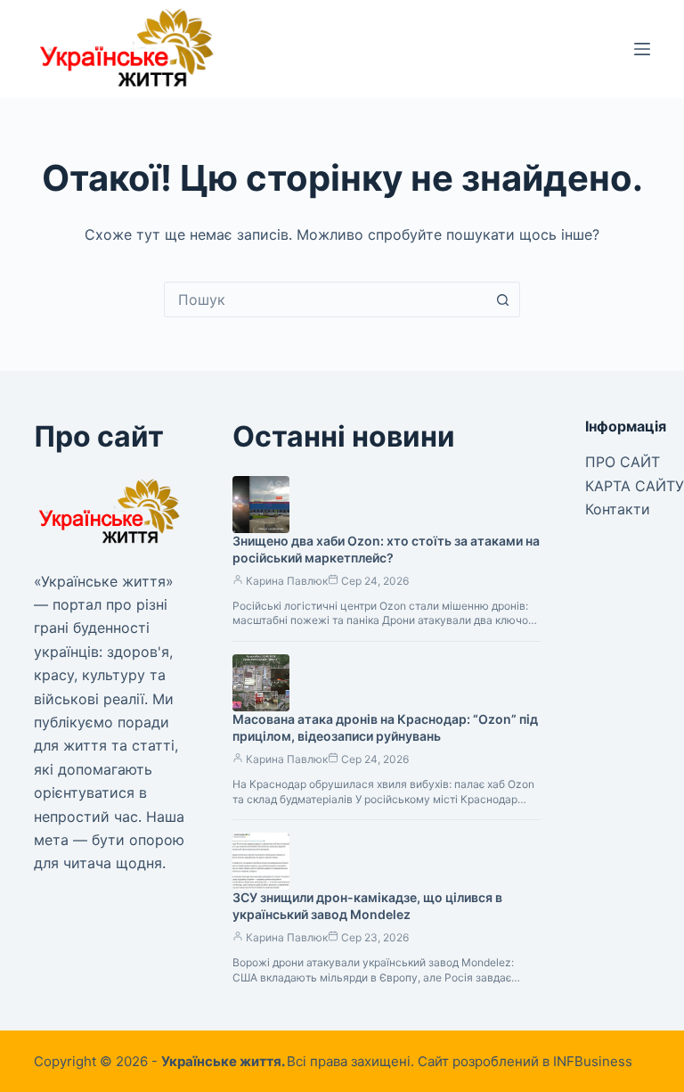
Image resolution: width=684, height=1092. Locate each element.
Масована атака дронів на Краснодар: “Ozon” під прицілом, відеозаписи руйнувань (385, 727)
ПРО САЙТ (622, 462)
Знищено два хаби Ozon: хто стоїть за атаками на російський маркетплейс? (386, 549)
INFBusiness (592, 1061)
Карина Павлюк (287, 580)
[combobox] (325, 299)
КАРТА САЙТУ (634, 486)
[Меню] (642, 49)
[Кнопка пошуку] (502, 299)
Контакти (617, 509)
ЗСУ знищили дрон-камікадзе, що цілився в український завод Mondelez (367, 906)
